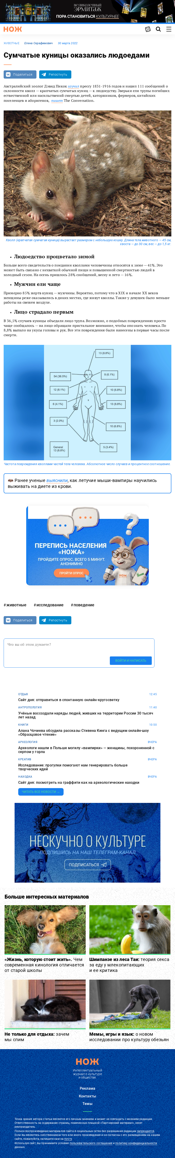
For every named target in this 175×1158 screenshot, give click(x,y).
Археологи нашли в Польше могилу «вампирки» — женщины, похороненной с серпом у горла (86, 750)
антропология (30, 707)
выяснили (56, 480)
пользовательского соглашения (91, 1143)
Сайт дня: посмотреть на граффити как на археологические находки (78, 783)
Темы (87, 1104)
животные (11, 43)
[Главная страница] (13, 29)
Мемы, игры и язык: (129, 1036)
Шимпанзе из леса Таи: (129, 965)
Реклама (87, 1088)
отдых (23, 694)
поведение (84, 604)
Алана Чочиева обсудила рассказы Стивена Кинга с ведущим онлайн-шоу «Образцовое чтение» (83, 733)
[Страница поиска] (158, 29)
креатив (24, 759)
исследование (50, 604)
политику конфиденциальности (136, 1143)
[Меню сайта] (168, 29)
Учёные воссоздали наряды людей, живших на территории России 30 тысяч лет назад (85, 715)
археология (27, 742)
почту (68, 1138)
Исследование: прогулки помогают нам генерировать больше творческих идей (73, 767)
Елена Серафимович (38, 43)
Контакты (87, 1096)
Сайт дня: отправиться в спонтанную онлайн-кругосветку (68, 700)
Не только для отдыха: (37, 1036)
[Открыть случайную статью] (147, 29)
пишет (57, 100)
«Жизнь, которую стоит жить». (44, 965)
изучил (73, 86)
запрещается (145, 1131)
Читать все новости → (41, 792)
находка (25, 776)
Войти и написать (130, 660)
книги (23, 724)
